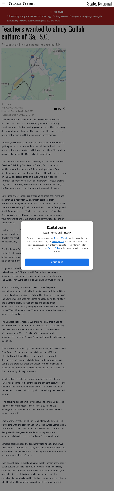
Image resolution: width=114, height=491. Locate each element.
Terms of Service (61, 238)
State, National (99, 3)
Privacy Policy (58, 241)
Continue (57, 262)
